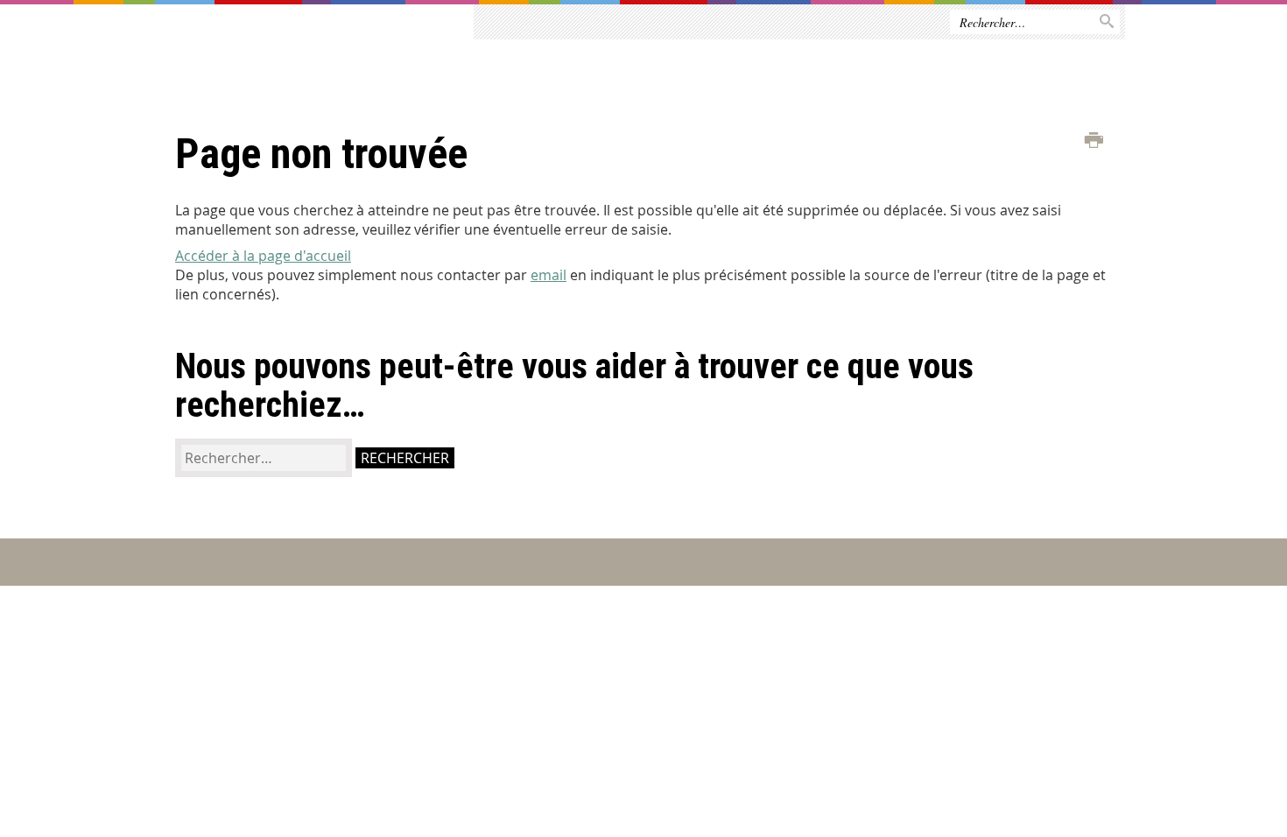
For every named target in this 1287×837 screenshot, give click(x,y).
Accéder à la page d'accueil (263, 255)
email (548, 275)
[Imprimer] (1094, 141)
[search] (263, 458)
